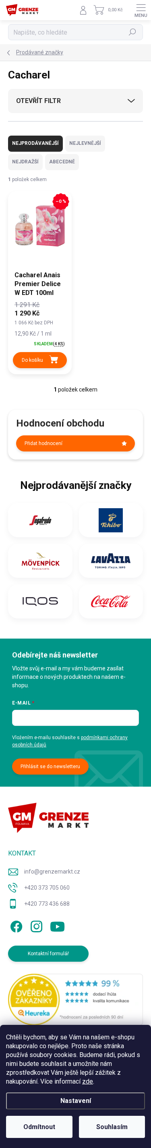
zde (87, 1081)
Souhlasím (112, 1127)
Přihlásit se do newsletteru (50, 766)
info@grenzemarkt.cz (52, 871)
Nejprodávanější (35, 143)
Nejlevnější (85, 143)
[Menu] (141, 10)
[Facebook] (15, 925)
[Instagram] (35, 925)
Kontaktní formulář (48, 953)
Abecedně (62, 162)
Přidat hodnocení (43, 443)
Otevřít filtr (38, 101)
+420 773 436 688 (47, 904)
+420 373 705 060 (47, 887)
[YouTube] (57, 925)
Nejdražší (25, 162)
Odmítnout (39, 1127)
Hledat (132, 32)
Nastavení (75, 1101)
